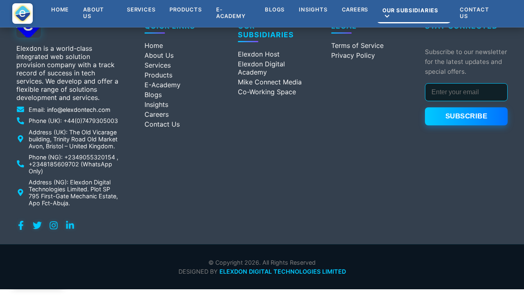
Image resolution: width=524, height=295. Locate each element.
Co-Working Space (267, 92)
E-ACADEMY (231, 12)
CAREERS (355, 9)
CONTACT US (474, 12)
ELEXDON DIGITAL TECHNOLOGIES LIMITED (282, 271)
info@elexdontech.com (79, 109)
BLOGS (275, 9)
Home (60, 9)
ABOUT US (93, 12)
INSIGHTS (313, 9)
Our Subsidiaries (410, 10)
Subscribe (466, 116)
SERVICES (141, 9)
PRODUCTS (185, 9)
